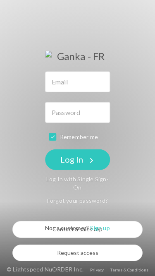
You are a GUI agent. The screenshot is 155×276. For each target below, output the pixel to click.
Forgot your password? (77, 200)
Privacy (97, 269)
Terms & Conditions (129, 269)
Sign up (100, 227)
